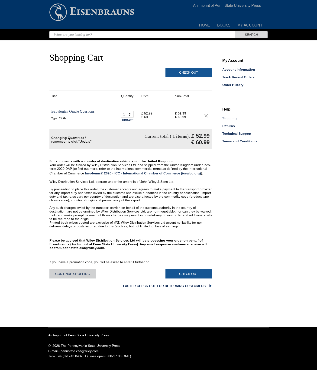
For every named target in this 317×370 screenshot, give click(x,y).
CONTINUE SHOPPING (72, 274)
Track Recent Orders (238, 77)
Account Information (238, 69)
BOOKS (223, 25)
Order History (232, 85)
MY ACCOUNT (249, 25)
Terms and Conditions (239, 141)
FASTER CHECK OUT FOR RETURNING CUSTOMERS (165, 286)
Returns (228, 126)
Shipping (229, 118)
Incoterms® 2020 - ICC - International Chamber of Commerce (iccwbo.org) (143, 173)
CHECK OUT (188, 72)
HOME (204, 25)
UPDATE (127, 120)
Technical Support (236, 133)
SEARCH (251, 34)
